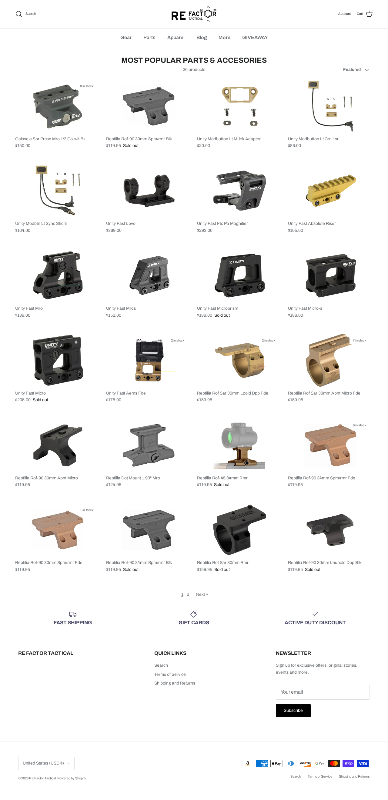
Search (161, 665)
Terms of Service (170, 674)
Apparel (176, 37)
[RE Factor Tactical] (194, 14)
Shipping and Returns (174, 683)
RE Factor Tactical (42, 778)
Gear (126, 37)
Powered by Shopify (71, 778)
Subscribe (293, 710)
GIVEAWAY (255, 37)
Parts (149, 37)
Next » (202, 594)
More (224, 37)
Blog (201, 37)
